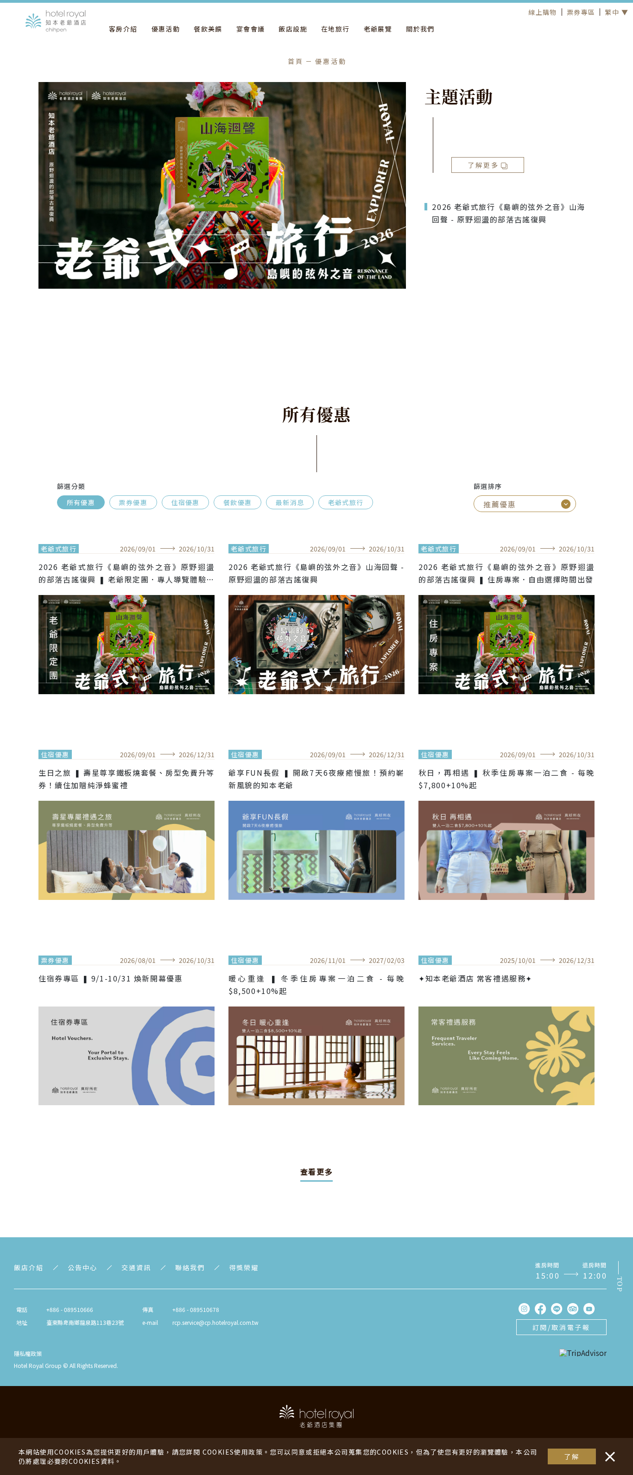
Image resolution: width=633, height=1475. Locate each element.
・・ (608, 1451)
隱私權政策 (28, 1353)
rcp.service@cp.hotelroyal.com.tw (215, 1322)
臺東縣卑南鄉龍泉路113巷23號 (85, 1322)
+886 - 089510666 (69, 1309)
